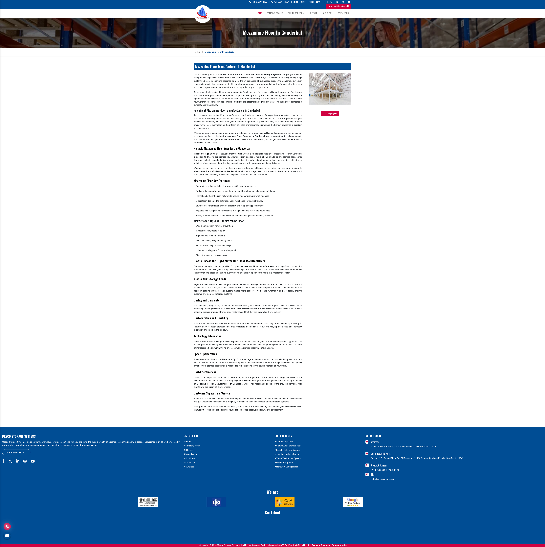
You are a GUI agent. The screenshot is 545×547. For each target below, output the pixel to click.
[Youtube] (349, 1)
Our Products (295, 13)
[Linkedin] (337, 1)
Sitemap (313, 13)
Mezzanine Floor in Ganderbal (288, 154)
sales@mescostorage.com (307, 2)
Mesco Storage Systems (19, 436)
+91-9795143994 (281, 2)
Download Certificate (337, 6)
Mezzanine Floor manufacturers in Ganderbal (230, 92)
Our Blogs (327, 13)
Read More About (16, 452)
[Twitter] (331, 1)
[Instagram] (343, 1)
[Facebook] (324, 1)
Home (259, 13)
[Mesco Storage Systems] (202, 14)
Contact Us (343, 13)
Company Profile (275, 13)
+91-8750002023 (259, 2)
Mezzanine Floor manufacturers (225, 115)
